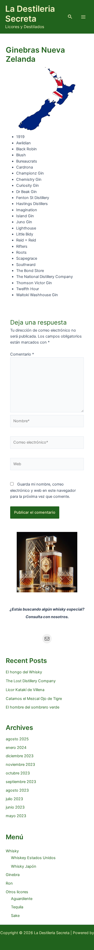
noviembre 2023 (20, 764)
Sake (15, 915)
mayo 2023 (16, 816)
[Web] (47, 465)
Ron (9, 883)
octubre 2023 (18, 773)
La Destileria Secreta (30, 14)
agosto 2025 (17, 739)
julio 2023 (14, 799)
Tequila (17, 907)
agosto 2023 (17, 790)
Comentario (22, 354)
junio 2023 (15, 807)
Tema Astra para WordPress (47, 939)
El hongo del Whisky (24, 672)
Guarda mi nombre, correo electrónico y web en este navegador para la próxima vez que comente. (43, 490)
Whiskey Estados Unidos (33, 857)
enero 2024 (16, 747)
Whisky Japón (23, 866)
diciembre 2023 (19, 756)
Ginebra (13, 874)
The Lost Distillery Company (31, 681)
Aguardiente (21, 898)
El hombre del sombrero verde (32, 707)
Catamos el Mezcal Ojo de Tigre (34, 698)
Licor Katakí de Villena (25, 689)
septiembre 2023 (21, 781)
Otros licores (17, 892)
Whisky (12, 851)
